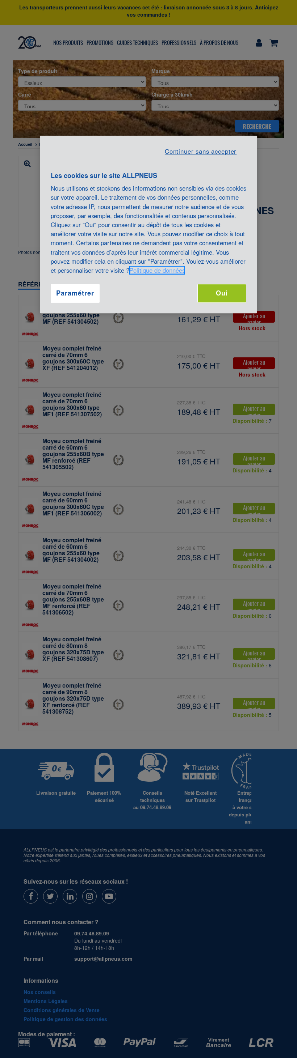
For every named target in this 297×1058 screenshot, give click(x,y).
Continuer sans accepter (201, 151)
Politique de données (157, 270)
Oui (222, 293)
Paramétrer (75, 293)
